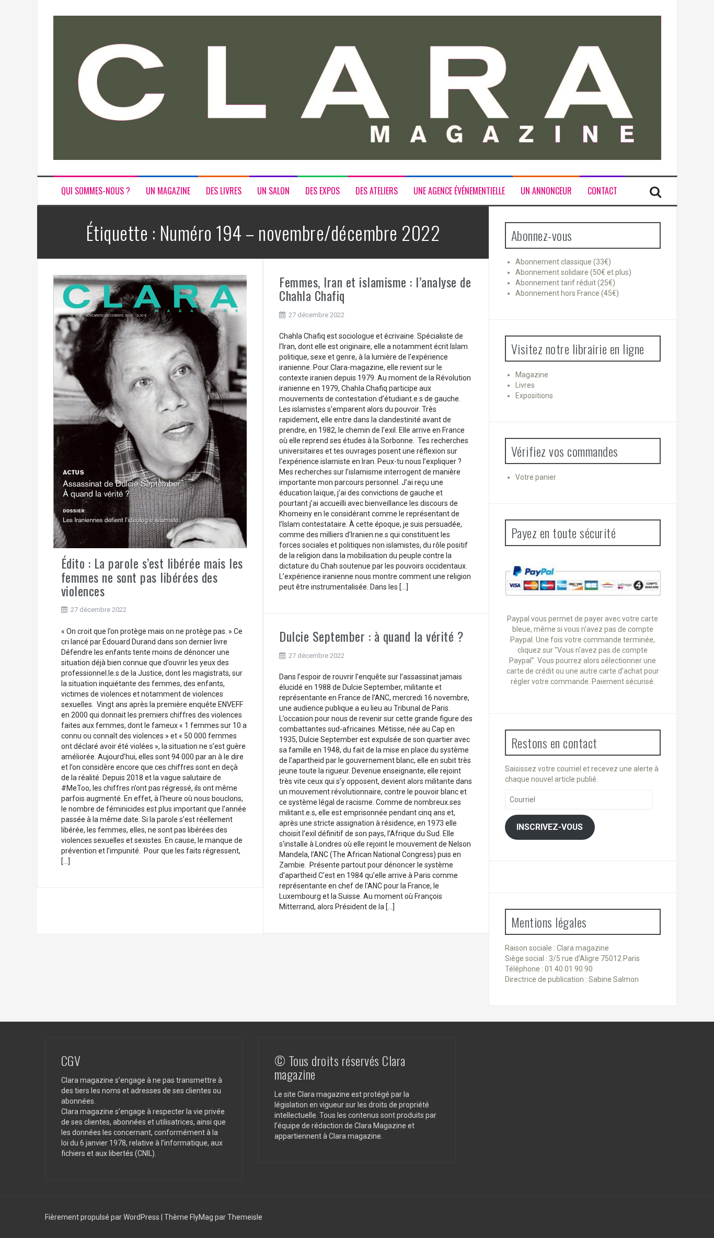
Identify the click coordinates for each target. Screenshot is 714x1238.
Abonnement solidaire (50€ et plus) (573, 272)
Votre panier (535, 477)
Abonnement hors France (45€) (567, 293)
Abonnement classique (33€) (563, 262)
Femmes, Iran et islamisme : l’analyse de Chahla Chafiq (375, 288)
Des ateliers (376, 191)
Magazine (531, 375)
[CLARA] (357, 87)
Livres (525, 385)
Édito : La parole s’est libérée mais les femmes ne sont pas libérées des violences (152, 576)
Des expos (322, 191)
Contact (602, 191)
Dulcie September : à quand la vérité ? (371, 636)
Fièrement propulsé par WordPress (103, 1217)
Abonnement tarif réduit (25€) (565, 283)
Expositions (534, 395)
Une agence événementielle (459, 191)
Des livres (223, 191)
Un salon (273, 191)
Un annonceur (546, 191)
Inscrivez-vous (549, 827)
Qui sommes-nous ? (95, 191)
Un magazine (168, 191)
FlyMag (201, 1217)
